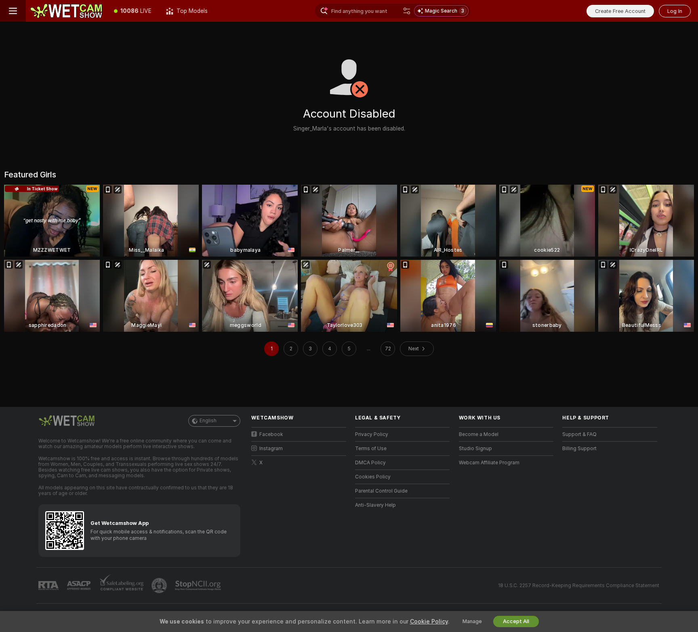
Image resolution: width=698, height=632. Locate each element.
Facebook (271, 434)
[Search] (406, 11)
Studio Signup (475, 448)
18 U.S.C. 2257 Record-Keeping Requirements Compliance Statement (578, 585)
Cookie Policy (429, 621)
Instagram (271, 448)
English (208, 420)
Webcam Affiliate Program (489, 463)
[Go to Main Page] (66, 11)
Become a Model (478, 434)
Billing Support (579, 448)
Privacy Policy (371, 434)
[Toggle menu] (13, 11)
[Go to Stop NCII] (199, 585)
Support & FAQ (579, 434)
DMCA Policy (370, 463)
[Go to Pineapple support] (159, 585)
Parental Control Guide (381, 491)
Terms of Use (371, 448)
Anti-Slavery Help (375, 505)
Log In (674, 11)
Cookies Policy (373, 477)
